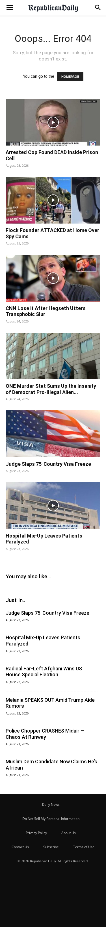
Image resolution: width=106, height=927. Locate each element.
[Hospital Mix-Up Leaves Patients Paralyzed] (53, 505)
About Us (68, 832)
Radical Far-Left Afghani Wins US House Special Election (44, 672)
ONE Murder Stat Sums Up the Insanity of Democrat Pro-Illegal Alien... (51, 389)
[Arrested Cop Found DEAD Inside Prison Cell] (53, 122)
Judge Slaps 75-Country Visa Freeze (48, 464)
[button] (10, 7)
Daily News (51, 804)
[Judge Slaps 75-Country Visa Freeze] (53, 433)
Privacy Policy (36, 832)
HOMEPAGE (70, 76)
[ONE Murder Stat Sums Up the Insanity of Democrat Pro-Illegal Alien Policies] (53, 356)
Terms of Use (83, 846)
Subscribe (51, 846)
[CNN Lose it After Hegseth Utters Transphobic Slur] (53, 278)
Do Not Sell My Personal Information (50, 818)
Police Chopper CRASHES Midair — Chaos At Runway (45, 734)
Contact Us (20, 846)
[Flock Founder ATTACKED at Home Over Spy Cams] (53, 200)
